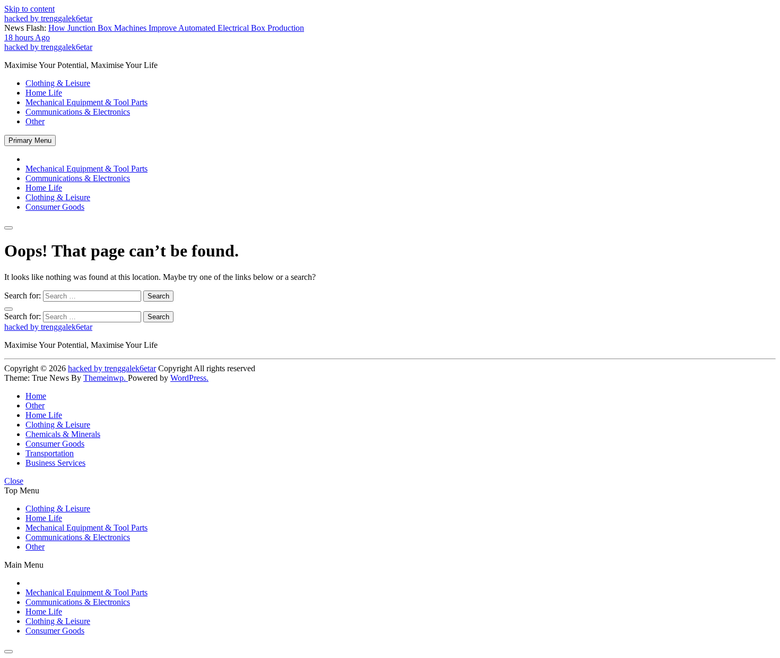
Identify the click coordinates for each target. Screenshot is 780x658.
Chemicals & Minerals (62, 434)
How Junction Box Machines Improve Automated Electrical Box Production (154, 32)
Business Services (55, 462)
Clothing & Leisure (57, 83)
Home (35, 395)
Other (35, 121)
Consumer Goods (54, 206)
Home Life (43, 92)
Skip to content (29, 8)
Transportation (49, 453)
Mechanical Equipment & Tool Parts (86, 102)
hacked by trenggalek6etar (48, 18)
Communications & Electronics (77, 111)
